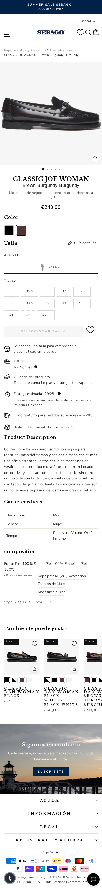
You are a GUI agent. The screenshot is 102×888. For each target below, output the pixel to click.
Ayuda (49, 800)
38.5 (29, 303)
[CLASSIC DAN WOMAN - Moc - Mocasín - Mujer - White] (29, 680)
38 (11, 303)
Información (49, 813)
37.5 (81, 291)
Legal (49, 827)
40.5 (81, 303)
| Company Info (76, 882)
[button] (10, 878)
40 (64, 303)
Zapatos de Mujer (52, 583)
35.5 (29, 291)
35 (11, 291)
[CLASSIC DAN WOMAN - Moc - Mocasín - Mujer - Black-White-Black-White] (15, 680)
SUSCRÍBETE (51, 772)
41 (11, 315)
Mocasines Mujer (51, 592)
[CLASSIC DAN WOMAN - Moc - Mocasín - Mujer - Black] (7, 680)
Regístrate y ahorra (50, 840)
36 (47, 291)
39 (47, 303)
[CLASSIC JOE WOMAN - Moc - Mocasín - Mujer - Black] (9, 230)
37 (64, 291)
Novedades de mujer (63, 50)
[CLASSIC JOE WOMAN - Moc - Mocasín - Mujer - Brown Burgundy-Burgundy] (21, 230)
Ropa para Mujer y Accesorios (25, 50)
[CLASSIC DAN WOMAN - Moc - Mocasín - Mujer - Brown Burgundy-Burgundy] (22, 680)
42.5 (45, 315)
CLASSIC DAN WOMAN (22, 692)
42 (28, 315)
